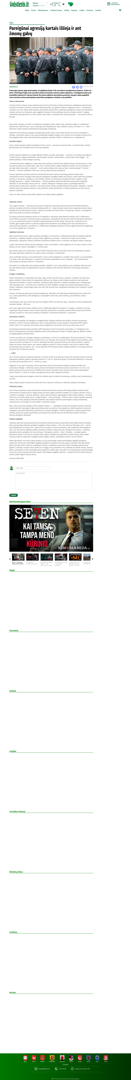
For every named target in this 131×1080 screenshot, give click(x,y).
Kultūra (66, 10)
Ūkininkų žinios (43, 10)
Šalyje (27, 10)
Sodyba (81, 10)
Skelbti (13, 495)
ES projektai (65, 1064)
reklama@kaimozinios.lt (44, 1069)
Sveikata (98, 10)
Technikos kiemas (56, 10)
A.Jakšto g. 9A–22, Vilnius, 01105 (82, 1069)
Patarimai (90, 10)
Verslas (33, 10)
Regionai (74, 10)
